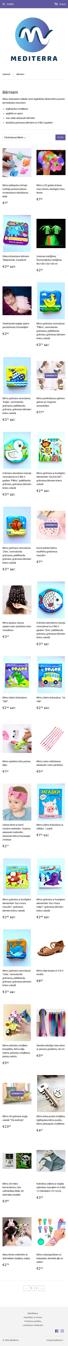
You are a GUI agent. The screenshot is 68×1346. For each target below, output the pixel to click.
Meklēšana (33, 1313)
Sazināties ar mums (33, 1317)
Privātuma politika (32, 1321)
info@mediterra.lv (55, 1340)
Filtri (60, 137)
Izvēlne (10, 4)
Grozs (62, 4)
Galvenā (6, 74)
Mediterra (14, 1340)
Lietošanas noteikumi (33, 1325)
